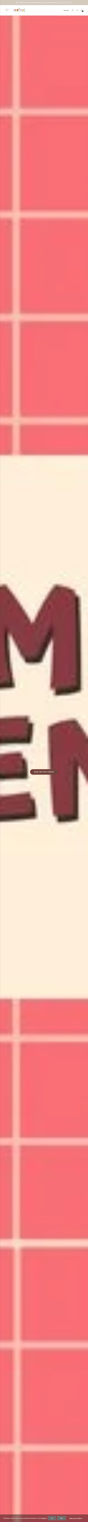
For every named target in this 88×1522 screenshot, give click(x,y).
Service (66, 10)
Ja (52, 1518)
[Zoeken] (77, 10)
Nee (61, 1518)
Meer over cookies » (76, 1518)
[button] (7, 10)
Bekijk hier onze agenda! (44, 772)
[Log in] (73, 10)
